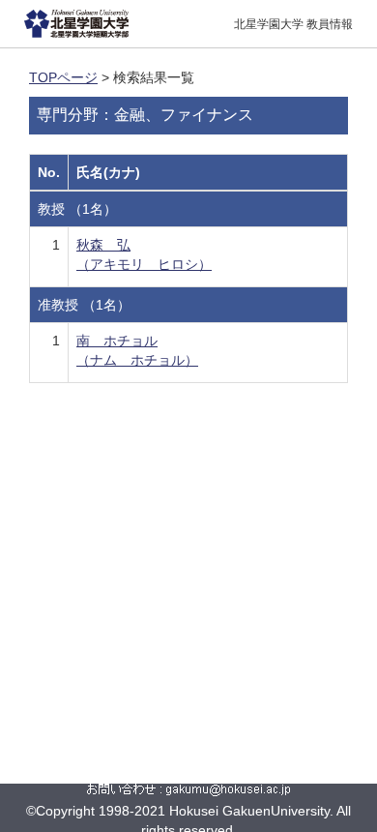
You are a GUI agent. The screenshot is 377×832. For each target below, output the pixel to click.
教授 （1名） (77, 209)
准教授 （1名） (84, 304)
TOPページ (63, 77)
